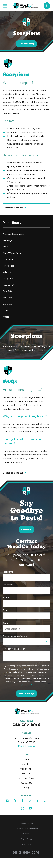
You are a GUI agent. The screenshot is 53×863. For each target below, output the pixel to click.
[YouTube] (30, 808)
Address (7, 623)
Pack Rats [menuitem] (7, 291)
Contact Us (26, 783)
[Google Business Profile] (7, 800)
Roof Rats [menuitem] (7, 297)
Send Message (26, 693)
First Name (8, 572)
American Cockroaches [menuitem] (13, 234)
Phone (6, 597)
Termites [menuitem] (7, 310)
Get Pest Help (26, 43)
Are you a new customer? (15, 636)
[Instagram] (22, 808)
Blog (26, 787)
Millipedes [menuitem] (7, 272)
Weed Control (26, 768)
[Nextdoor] (37, 800)
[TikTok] (45, 800)
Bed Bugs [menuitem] (7, 240)
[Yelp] (15, 800)
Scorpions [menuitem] (7, 304)
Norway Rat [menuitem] (8, 285)
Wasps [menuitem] (6, 316)
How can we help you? (14, 649)
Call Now (26, 529)
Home (26, 759)
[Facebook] (22, 800)
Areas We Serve (26, 778)
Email (5, 610)
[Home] (25, 5)
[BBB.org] (30, 800)
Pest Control (26, 773)
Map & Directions (26, 746)
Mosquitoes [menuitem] (8, 278)
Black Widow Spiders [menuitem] (13, 253)
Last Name (8, 584)
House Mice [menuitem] (8, 265)
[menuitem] (26, 833)
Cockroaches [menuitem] (9, 259)
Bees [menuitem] (5, 246)
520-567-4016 (26, 725)
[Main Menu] (5, 5)
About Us (26, 764)
